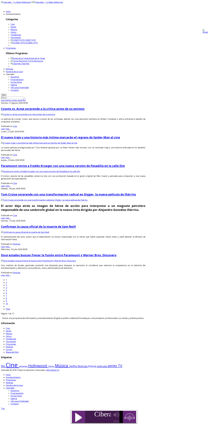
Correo (9, 349)
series (113, 365)
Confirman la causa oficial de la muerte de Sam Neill (38, 226)
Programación (17, 393)
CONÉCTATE (30, 40)
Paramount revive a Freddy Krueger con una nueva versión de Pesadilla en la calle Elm (63, 166)
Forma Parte (16, 396)
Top (3, 408)
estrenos (23, 366)
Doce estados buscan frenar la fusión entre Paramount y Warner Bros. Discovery (59, 255)
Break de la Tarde (37, 58)
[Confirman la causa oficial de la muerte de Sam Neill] (25, 232)
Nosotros (15, 390)
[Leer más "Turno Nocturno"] (19, 61)
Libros (13, 32)
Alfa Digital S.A (52, 370)
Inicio (8, 374)
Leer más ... (6, 129)
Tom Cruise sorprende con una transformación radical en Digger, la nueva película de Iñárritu (68, 194)
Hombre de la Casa (14, 385)
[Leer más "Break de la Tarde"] (20, 58)
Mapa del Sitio (12, 352)
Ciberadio (10, 388)
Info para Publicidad (20, 401)
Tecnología (16, 37)
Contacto (15, 404)
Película (92, 366)
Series (13, 27)
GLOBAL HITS (31, 42)
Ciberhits (25, 63)
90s (3, 366)
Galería (14, 398)
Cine (13, 24)
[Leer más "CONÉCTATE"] (17, 40)
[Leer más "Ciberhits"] (16, 63)
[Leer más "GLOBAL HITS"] (18, 42)
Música (14, 29)
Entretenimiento (13, 377)
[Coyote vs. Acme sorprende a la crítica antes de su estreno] (28, 114)
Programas (11, 344)
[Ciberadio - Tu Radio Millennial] (48, 2)
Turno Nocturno (35, 61)
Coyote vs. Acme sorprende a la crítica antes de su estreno (42, 109)
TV (120, 365)
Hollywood (38, 365)
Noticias (16, 244)
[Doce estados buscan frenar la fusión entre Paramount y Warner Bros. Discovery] (38, 260)
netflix (73, 366)
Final (8, 309)
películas (102, 366)
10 (7, 303)
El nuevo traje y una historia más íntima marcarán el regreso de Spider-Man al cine (60, 137)
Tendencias (16, 35)
